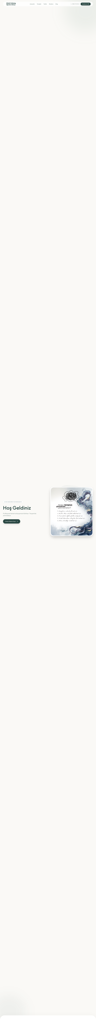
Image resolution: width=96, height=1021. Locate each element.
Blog (57, 4)
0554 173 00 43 (75, 3)
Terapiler (39, 4)
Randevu (51, 4)
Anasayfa (32, 4)
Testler (45, 4)
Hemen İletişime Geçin (10, 521)
